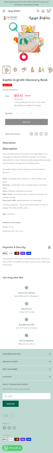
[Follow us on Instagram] (9, 428)
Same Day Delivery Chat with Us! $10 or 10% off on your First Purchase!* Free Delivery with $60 (26, 3)
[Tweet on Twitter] (41, 134)
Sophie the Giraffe (10, 90)
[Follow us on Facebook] (4, 428)
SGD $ (6, 416)
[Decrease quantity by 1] (17, 113)
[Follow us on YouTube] (14, 428)
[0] (48, 11)
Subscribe (10, 404)
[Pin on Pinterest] (36, 134)
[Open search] (38, 11)
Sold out (26, 122)
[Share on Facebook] (31, 134)
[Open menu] (4, 11)
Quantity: (9, 113)
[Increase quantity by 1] (30, 113)
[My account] (43, 11)
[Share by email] (46, 134)
